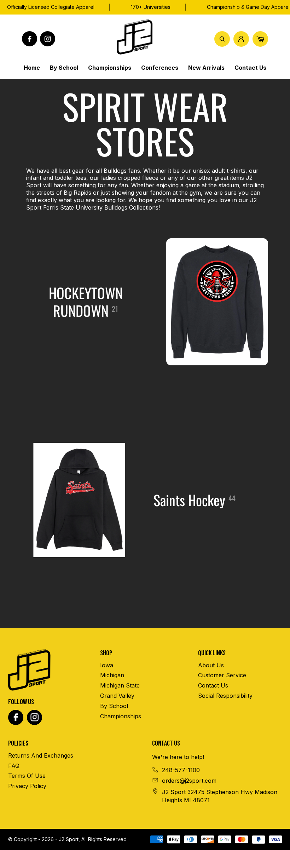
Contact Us (213, 685)
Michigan (112, 675)
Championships (120, 716)
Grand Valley (117, 695)
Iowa (106, 665)
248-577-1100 (181, 770)
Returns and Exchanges (40, 755)
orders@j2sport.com (189, 780)
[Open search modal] (222, 39)
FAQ (13, 765)
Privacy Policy (27, 785)
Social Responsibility (225, 695)
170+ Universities (150, 7)
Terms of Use (27, 775)
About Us (211, 665)
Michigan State (120, 685)
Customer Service (222, 675)
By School (114, 705)
